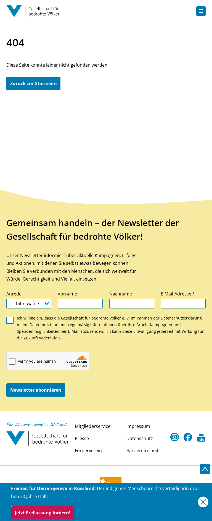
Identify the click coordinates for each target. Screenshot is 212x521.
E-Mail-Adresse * (178, 294)
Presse (82, 438)
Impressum (138, 426)
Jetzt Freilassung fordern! (42, 513)
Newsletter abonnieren (35, 390)
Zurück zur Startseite (33, 83)
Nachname (120, 294)
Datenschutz (139, 438)
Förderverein (88, 450)
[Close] (203, 502)
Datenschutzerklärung (181, 318)
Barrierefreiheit (142, 450)
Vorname (67, 294)
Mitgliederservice (92, 426)
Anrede (14, 294)
